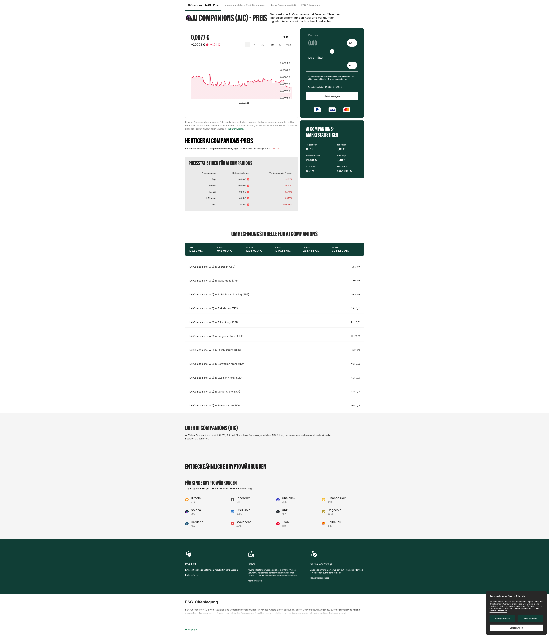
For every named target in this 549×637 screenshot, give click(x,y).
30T (263, 44)
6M (272, 44)
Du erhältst (315, 57)
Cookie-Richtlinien (498, 611)
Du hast (313, 35)
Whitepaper (191, 629)
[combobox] (352, 43)
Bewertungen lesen (319, 577)
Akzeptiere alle (502, 618)
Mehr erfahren (192, 575)
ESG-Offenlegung (310, 5)
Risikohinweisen (235, 128)
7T (255, 44)
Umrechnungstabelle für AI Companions (244, 5)
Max (288, 44)
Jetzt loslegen (332, 96)
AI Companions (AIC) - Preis (203, 5)
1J (280, 44)
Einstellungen (516, 627)
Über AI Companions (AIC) (283, 5)
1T (247, 44)
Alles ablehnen (530, 618)
